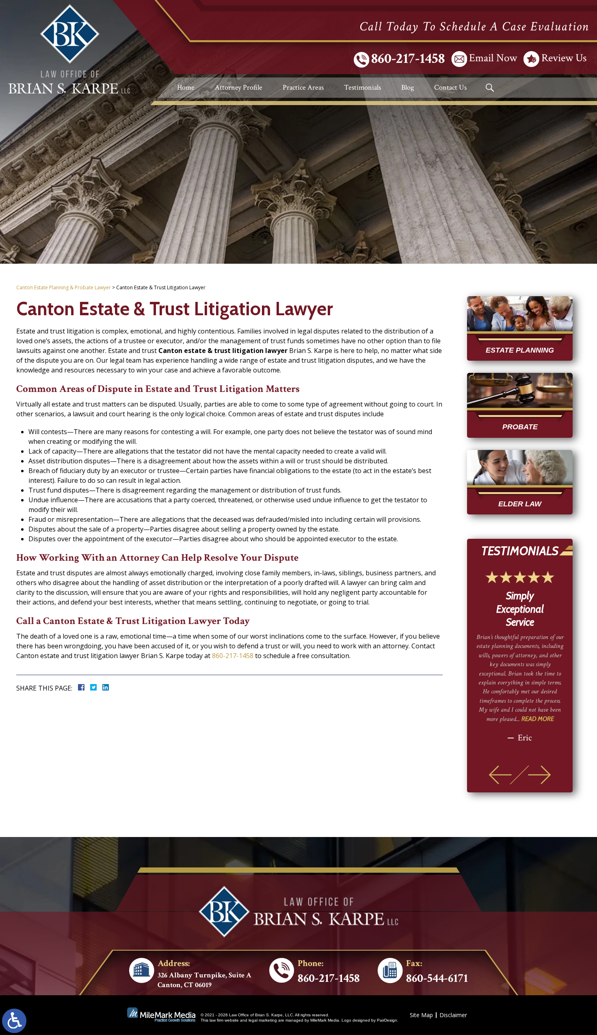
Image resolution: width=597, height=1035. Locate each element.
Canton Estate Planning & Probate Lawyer (63, 287)
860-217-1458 (408, 58)
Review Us (563, 58)
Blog (407, 87)
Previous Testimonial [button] (500, 775)
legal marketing (263, 1020)
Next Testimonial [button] (539, 775)
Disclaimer (453, 1015)
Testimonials (362, 87)
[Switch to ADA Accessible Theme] (14, 1021)
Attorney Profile (238, 87)
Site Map (421, 1015)
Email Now (493, 58)
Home (186, 87)
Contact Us (450, 87)
